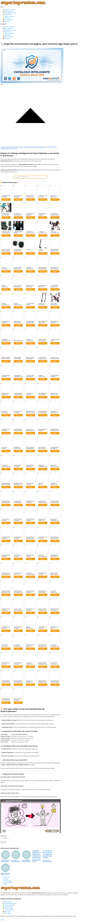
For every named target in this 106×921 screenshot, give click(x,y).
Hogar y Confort (7, 901)
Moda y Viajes (6, 911)
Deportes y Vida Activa (8, 910)
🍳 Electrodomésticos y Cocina (9, 13)
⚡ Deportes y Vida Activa (8, 16)
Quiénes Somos (6, 877)
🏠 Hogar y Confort (7, 14)
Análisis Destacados (39, 147)
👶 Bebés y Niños (7, 18)
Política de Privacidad (7, 882)
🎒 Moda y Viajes (6, 21)
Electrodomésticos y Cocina (9, 903)
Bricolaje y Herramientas (9, 905)
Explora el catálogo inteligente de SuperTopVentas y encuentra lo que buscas (17, 147)
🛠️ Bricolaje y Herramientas (9, 9)
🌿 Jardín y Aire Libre (7, 11)
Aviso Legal (5, 879)
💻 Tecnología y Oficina (8, 19)
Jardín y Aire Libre (7, 906)
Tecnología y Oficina (8, 908)
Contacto (5, 884)
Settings (2, 919)
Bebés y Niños (7, 913)
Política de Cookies (7, 880)
